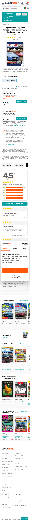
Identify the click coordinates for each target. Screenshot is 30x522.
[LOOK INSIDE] (15, 65)
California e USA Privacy (7, 479)
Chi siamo (17, 497)
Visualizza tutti (24, 300)
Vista (3, 328)
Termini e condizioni (7, 482)
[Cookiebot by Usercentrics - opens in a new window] (21, 244)
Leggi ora (5, 337)
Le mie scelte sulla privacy (6, 489)
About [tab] (24, 248)
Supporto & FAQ (19, 455)
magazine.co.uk (19, 502)
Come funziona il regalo (21, 466)
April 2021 (5, 365)
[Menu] (3, 3)
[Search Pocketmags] (3, 8)
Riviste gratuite (5, 464)
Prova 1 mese (21, 118)
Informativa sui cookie (7, 484)
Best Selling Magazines (7, 461)
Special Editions (8, 343)
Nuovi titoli (4, 458)
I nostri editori (5, 470)
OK (15, 270)
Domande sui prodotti (7, 497)
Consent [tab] (5, 248)
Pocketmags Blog (6, 467)
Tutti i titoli (4, 455)
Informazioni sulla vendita (6, 509)
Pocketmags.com (19, 500)
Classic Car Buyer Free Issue (20, 365)
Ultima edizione (6, 24)
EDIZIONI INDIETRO (8, 300)
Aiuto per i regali (19, 469)
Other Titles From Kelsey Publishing (9, 377)
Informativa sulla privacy (8, 476)
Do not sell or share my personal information (15, 276)
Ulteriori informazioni (20, 125)
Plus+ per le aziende (7, 473)
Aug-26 (4, 321)
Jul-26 (17, 321)
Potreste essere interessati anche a (10, 411)
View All (26, 377)
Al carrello (8, 328)
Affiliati (3, 500)
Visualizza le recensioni (14, 204)
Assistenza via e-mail (20, 458)
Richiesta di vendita (6, 513)
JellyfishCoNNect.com (20, 505)
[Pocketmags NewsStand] (11, 3)
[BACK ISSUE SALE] (7, 318)
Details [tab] (15, 248)
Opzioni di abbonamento (13, 143)
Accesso (4, 515)
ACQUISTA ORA (21, 101)
